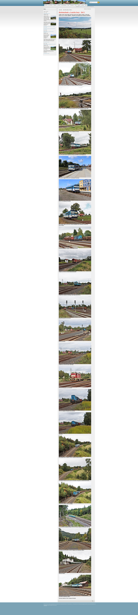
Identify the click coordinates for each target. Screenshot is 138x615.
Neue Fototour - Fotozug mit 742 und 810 (50, 44)
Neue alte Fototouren (47, 13)
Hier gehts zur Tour (46, 42)
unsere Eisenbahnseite (66, 2)
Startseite (80, 6)
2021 (86, 6)
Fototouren (83, 6)
